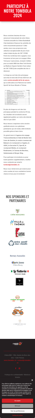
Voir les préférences (17, 411)
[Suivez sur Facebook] (15, 368)
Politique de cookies (17, 415)
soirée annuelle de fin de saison (18, 80)
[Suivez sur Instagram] (19, 368)
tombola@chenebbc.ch (11, 165)
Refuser (17, 406)
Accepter (17, 401)
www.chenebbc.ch (10, 360)
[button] (32, 380)
